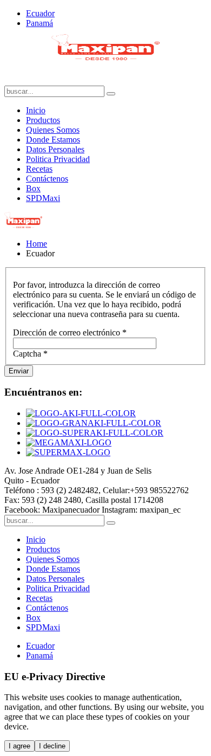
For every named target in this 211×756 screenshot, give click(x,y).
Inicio (35, 110)
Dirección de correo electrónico (70, 332)
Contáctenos (47, 178)
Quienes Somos (53, 129)
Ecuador (40, 13)
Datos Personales (55, 149)
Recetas (39, 168)
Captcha (30, 353)
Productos (43, 120)
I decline (52, 746)
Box (33, 188)
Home (36, 243)
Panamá (39, 23)
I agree (19, 746)
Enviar (19, 371)
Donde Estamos (53, 139)
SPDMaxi (43, 198)
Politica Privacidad (58, 159)
